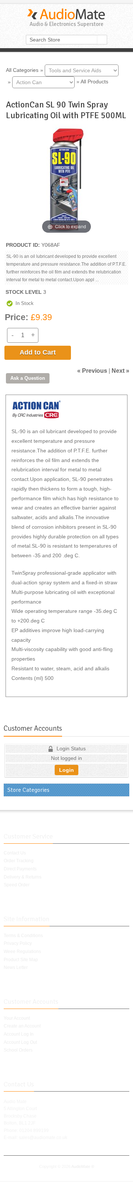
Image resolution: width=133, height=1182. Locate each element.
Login (66, 770)
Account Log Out (20, 1042)
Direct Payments (20, 868)
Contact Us (15, 853)
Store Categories (28, 790)
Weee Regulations (22, 951)
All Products (94, 81)
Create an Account (22, 1026)
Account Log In (19, 1034)
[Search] (102, 39)
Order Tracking (19, 860)
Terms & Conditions (23, 935)
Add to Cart (38, 352)
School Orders (18, 1050)
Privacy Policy (18, 943)
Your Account (17, 1018)
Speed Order (17, 884)
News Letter (16, 967)
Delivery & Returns (22, 877)
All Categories (22, 70)
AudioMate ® (82, 1166)
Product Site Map (21, 959)
